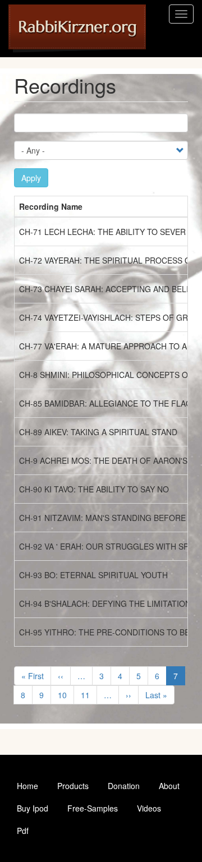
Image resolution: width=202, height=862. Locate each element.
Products (73, 785)
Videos (149, 808)
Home (27, 785)
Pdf (23, 830)
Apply (31, 177)
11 (89, 694)
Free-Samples (92, 808)
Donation (124, 785)
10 (66, 694)
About (169, 785)
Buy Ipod (32, 808)
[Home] (77, 28)
